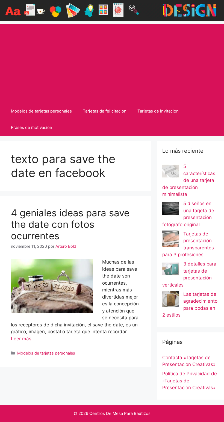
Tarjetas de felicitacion (104, 111)
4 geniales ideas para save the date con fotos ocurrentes (70, 224)
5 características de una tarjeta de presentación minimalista (188, 180)
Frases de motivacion (31, 127)
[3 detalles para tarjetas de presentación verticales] (170, 270)
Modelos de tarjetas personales (41, 111)
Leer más (21, 338)
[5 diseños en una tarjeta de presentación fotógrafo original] (170, 209)
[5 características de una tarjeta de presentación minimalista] (170, 172)
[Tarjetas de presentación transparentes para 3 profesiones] (170, 240)
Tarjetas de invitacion (158, 111)
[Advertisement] (112, 62)
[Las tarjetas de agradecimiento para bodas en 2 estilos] (170, 300)
